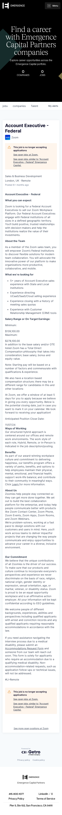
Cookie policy (39, 760)
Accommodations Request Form (24, 648)
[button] (52, 5)
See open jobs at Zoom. (25, 154)
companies (19, 106)
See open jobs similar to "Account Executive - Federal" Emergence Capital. (30, 162)
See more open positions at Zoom (31, 728)
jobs (5, 106)
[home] (14, 6)
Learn (15, 484)
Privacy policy (23, 760)
